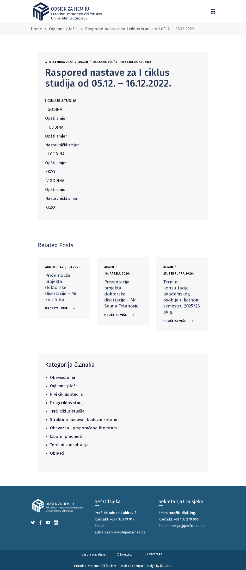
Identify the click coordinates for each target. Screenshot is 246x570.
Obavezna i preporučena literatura (83, 428)
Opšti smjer (56, 118)
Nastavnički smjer (62, 145)
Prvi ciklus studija (135, 62)
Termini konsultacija (69, 444)
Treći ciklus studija (67, 411)
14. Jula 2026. (70, 267)
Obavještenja (62, 377)
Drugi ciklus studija (68, 402)
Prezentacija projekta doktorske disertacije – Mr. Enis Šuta (61, 287)
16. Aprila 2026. (117, 273)
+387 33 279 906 (186, 519)
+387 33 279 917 (122, 519)
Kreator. (166, 566)
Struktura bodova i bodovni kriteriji (83, 419)
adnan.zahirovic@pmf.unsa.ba (120, 532)
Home (36, 28)
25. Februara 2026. (178, 273)
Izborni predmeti (66, 436)
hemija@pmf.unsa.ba (187, 526)
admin (83, 62)
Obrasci (57, 453)
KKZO (50, 171)
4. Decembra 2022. (59, 62)
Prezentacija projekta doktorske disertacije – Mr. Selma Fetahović (121, 294)
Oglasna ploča (63, 28)
